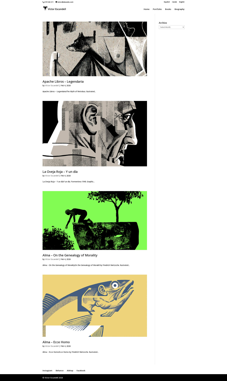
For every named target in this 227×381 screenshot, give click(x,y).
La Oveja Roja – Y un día (60, 171)
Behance (59, 370)
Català (174, 2)
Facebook (81, 370)
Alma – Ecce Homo (56, 342)
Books (168, 9)
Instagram (47, 370)
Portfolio (157, 9)
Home (146, 9)
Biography (179, 9)
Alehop (70, 370)
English (181, 2)
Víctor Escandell (52, 85)
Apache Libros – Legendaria (63, 81)
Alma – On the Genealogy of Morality (70, 255)
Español (167, 2)
